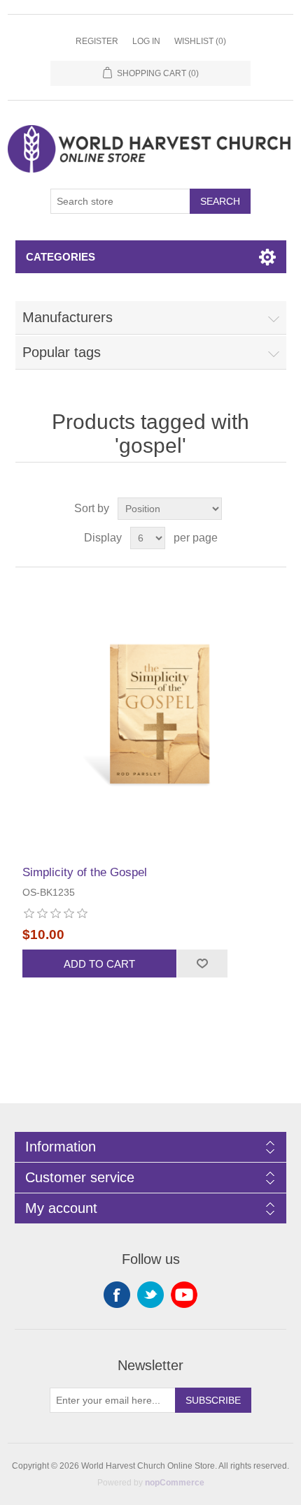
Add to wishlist (201, 963)
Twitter (150, 1294)
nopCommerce (174, 1483)
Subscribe (213, 1400)
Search (220, 201)
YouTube (184, 1294)
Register (97, 41)
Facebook (117, 1294)
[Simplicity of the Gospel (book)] (150, 716)
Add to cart (99, 964)
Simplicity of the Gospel (84, 872)
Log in (146, 41)
